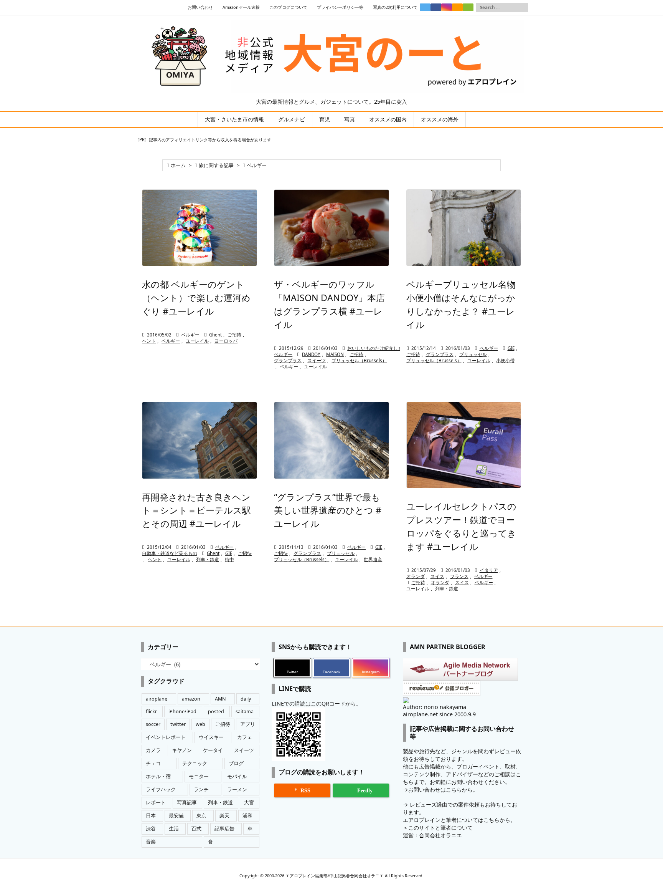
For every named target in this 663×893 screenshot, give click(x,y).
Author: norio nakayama (434, 707)
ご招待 (234, 335)
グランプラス (288, 360)
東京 (201, 815)
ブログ (236, 763)
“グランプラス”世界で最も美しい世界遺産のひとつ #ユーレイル (327, 510)
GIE (511, 348)
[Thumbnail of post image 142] (331, 227)
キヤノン (182, 750)
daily (246, 699)
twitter (178, 724)
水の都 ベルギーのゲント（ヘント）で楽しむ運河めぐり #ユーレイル (196, 297)
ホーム (178, 165)
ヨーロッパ (225, 341)
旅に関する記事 (216, 165)
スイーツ (316, 360)
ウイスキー (211, 737)
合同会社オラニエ (440, 835)
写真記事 (187, 802)
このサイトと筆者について (440, 827)
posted (216, 711)
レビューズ (423, 804)
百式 (196, 828)
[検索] (522, 7)
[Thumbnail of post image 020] (199, 440)
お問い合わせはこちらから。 (443, 789)
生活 (174, 828)
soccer (153, 724)
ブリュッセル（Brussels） (359, 360)
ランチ (201, 789)
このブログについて (288, 7)
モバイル (237, 776)
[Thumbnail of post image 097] (199, 227)
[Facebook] (435, 7)
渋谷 (151, 828)
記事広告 (224, 828)
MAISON (335, 354)
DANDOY (311, 354)
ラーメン (237, 789)
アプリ (247, 724)
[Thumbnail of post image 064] (463, 445)
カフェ (244, 737)
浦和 (247, 815)
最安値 (176, 815)
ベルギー (190, 335)
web (200, 724)
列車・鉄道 (207, 559)
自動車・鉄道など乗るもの (169, 553)
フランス (459, 576)
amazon (191, 699)
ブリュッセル (473, 354)
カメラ (153, 750)
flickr (151, 711)
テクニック (194, 763)
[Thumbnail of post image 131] (331, 440)
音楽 (151, 841)
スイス (437, 576)
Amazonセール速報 (241, 7)
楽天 (224, 815)
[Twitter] (425, 7)
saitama (245, 711)
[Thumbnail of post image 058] (463, 227)
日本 (151, 815)
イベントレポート (166, 737)
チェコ (153, 763)
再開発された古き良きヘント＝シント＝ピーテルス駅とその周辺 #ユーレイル (196, 510)
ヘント (149, 341)
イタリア (489, 570)
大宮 (249, 802)
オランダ (415, 576)
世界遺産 (373, 559)
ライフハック (161, 789)
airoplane (156, 699)
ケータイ (213, 750)
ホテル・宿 (158, 776)
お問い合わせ (200, 7)
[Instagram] (446, 7)
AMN (220, 699)
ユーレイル (197, 341)
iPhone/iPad (182, 711)
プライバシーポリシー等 (340, 7)
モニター (199, 776)
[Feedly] (468, 7)
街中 (229, 559)
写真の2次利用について (395, 7)
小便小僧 (505, 360)
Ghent (215, 335)
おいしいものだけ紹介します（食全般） (388, 348)
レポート (156, 802)
